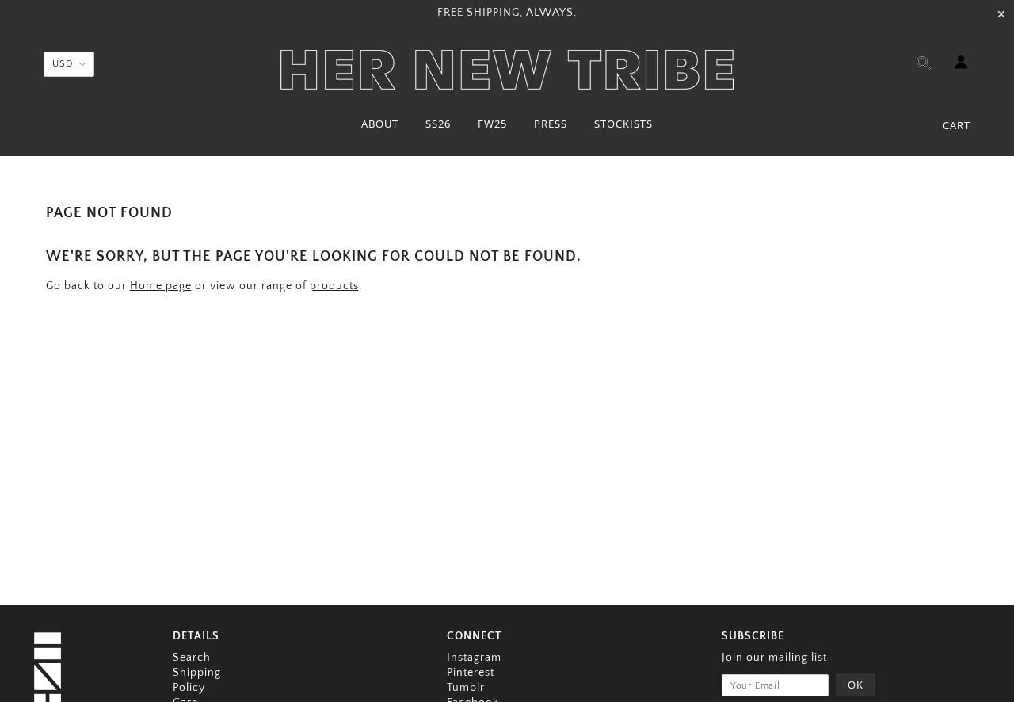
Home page (161, 286)
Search (192, 657)
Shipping (197, 672)
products (334, 286)
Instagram (474, 657)
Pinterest (470, 672)
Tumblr (466, 687)
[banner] (507, 70)
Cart (956, 125)
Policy (189, 687)
